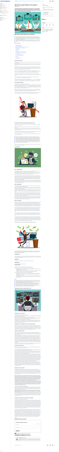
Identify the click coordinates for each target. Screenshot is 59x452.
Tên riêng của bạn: (18, 427)
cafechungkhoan (5, 1)
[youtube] (46, 25)
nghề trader (26, 433)
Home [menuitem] (2, 3)
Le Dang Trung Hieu (17, 6)
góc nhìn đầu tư (22, 433)
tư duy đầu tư (18, 3)
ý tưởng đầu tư (46, 30)
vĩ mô (42, 30)
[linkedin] (49, 25)
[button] (42, 1)
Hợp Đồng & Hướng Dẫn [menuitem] (4, 7)
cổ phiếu (47, 31)
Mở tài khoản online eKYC (4, 15)
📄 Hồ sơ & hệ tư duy (45, 12)
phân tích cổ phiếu (50, 30)
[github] (53, 25)
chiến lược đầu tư (18, 433)
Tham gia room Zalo (4, 18)
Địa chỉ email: (17, 424)
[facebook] (43, 25)
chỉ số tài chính (43, 31)
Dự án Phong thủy (3, 13)
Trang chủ (16, 3)
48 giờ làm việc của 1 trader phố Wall (21, 419)
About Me (3, 17)
